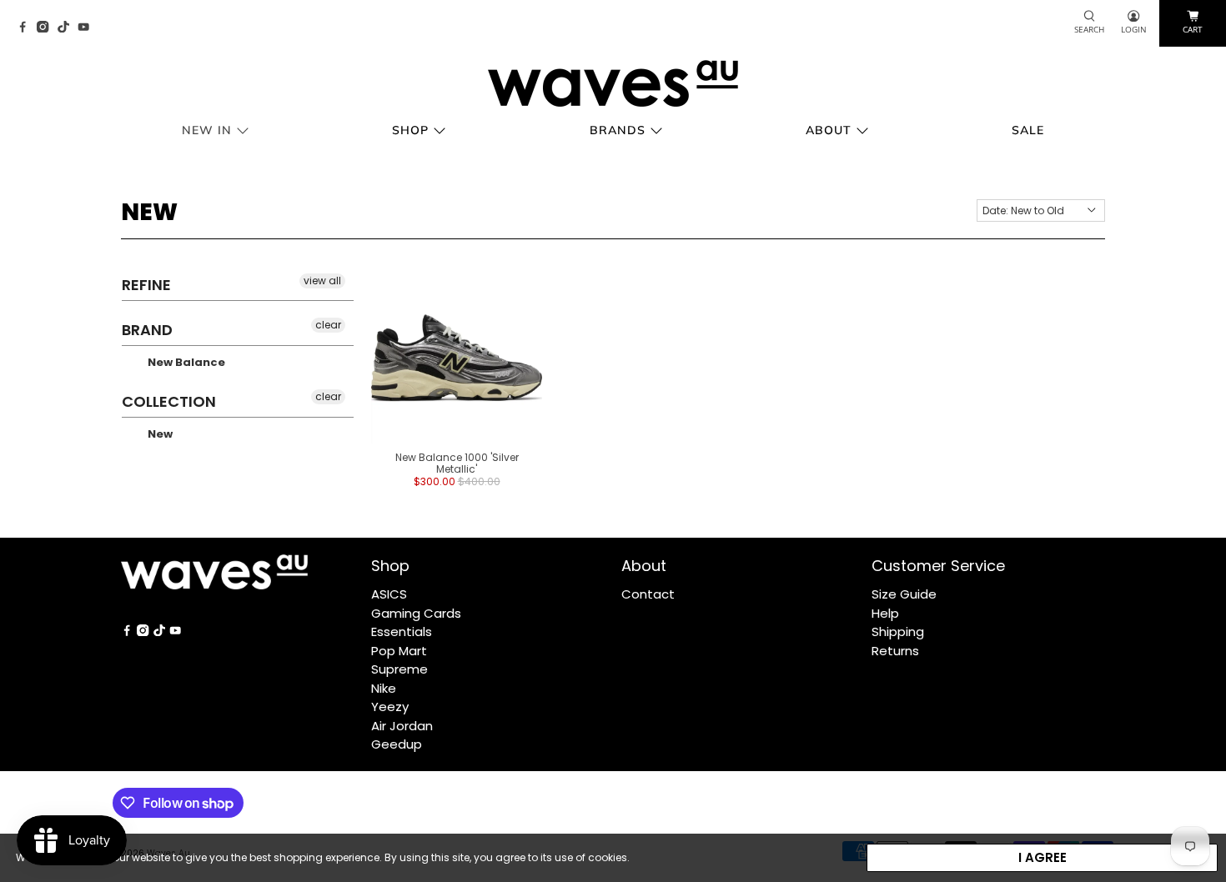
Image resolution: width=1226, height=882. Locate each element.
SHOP (410, 130)
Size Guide (904, 594)
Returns (895, 650)
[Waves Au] (613, 83)
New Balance (185, 362)
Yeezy (390, 706)
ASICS (389, 594)
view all (322, 280)
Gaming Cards (416, 613)
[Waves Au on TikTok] (68, 28)
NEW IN (207, 130)
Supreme (399, 669)
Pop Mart (399, 650)
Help (885, 613)
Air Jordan (402, 725)
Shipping (898, 631)
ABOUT (829, 130)
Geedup (396, 744)
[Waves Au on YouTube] (88, 28)
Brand (147, 329)
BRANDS (618, 130)
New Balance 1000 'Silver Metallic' (457, 463)
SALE (1028, 130)
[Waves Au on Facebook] (27, 28)
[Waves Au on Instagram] (47, 28)
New (159, 434)
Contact (648, 594)
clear (328, 325)
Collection (169, 401)
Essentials (401, 631)
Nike (383, 688)
